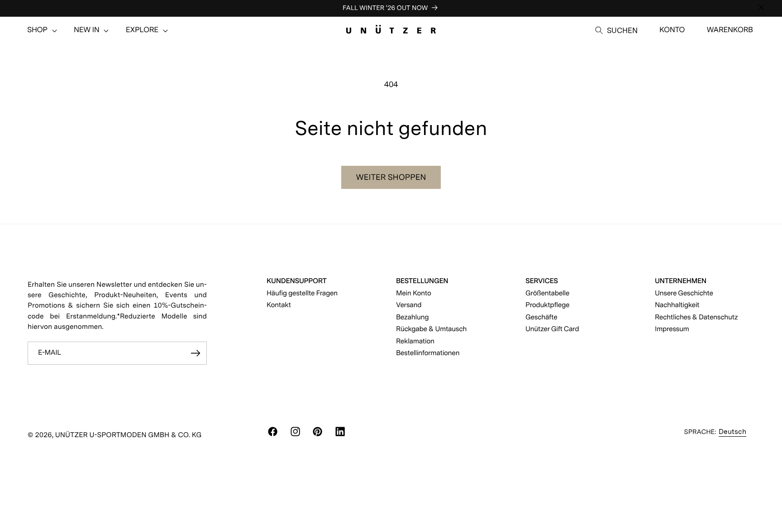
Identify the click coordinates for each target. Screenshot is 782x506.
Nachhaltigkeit (677, 304)
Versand (408, 304)
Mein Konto (413, 293)
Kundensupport (297, 280)
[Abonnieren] (195, 353)
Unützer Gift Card (552, 328)
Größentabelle (547, 293)
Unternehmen (680, 280)
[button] (37, 30)
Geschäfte (541, 317)
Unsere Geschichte (684, 293)
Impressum (672, 328)
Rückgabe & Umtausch (431, 328)
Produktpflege (547, 304)
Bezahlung (412, 317)
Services (541, 280)
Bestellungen (422, 280)
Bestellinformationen (427, 352)
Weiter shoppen (391, 177)
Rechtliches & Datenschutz (696, 317)
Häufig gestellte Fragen (302, 293)
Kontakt (279, 304)
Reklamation (415, 341)
